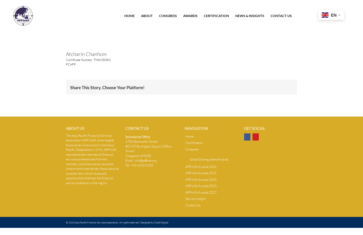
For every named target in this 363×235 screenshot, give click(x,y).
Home (189, 136)
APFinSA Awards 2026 (201, 167)
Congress (191, 149)
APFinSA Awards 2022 (201, 192)
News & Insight (195, 199)
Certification (194, 143)
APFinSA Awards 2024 (201, 180)
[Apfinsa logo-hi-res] (23, 7)
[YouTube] (256, 137)
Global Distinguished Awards (208, 159)
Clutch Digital (161, 222)
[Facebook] (247, 137)
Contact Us (192, 205)
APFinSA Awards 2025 (201, 173)
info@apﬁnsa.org (145, 160)
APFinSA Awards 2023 (201, 186)
